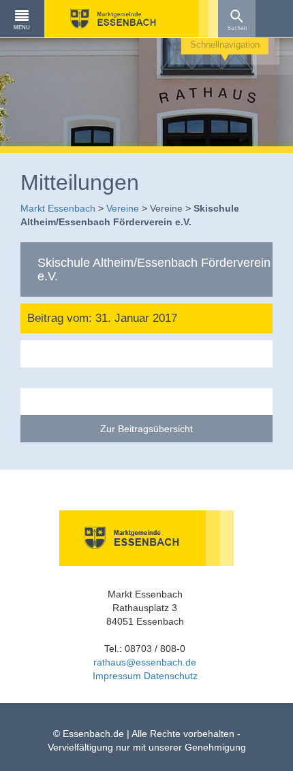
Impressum (117, 675)
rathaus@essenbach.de (144, 662)
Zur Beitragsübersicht (146, 428)
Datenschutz (171, 675)
